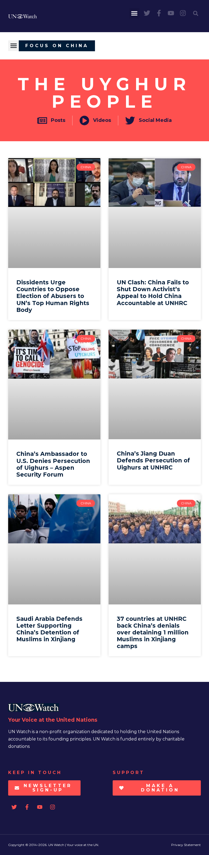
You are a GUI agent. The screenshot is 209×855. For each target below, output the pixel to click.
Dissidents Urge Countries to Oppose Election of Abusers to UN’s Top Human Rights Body (52, 296)
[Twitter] (147, 13)
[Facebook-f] (159, 13)
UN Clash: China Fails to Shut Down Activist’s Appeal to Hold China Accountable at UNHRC (153, 292)
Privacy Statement (186, 845)
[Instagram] (183, 13)
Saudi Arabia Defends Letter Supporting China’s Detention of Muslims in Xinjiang (49, 629)
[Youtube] (171, 13)
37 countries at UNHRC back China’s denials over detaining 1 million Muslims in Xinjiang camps (153, 632)
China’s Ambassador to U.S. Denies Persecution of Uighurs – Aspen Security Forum (53, 464)
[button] (134, 13)
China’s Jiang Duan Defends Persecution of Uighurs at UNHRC (153, 460)
